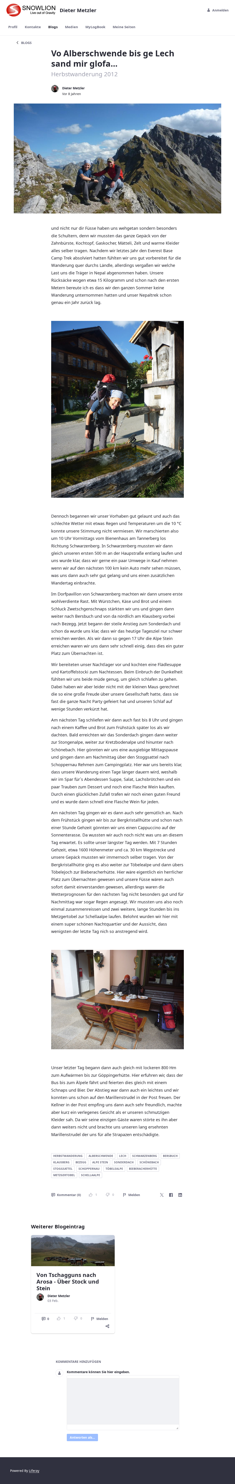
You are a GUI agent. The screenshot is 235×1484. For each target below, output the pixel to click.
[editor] (123, 1401)
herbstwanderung (68, 1156)
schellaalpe (90, 1175)
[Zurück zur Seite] (17, 42)
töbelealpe (114, 1169)
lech (122, 1156)
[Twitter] (161, 1195)
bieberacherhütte (143, 1169)
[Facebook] (171, 1195)
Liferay (34, 1470)
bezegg (81, 1162)
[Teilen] (107, 1326)
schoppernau (89, 1169)
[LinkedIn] (180, 1195)
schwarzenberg (144, 1156)
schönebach (149, 1162)
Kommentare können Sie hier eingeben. (98, 1372)
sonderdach (124, 1162)
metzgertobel (64, 1175)
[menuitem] (12, 27)
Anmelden (220, 10)
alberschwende (101, 1156)
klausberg (61, 1162)
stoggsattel (63, 1169)
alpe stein (100, 1162)
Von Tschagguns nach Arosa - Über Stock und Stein (67, 1281)
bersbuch (170, 1156)
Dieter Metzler (73, 88)
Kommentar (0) (69, 1195)
